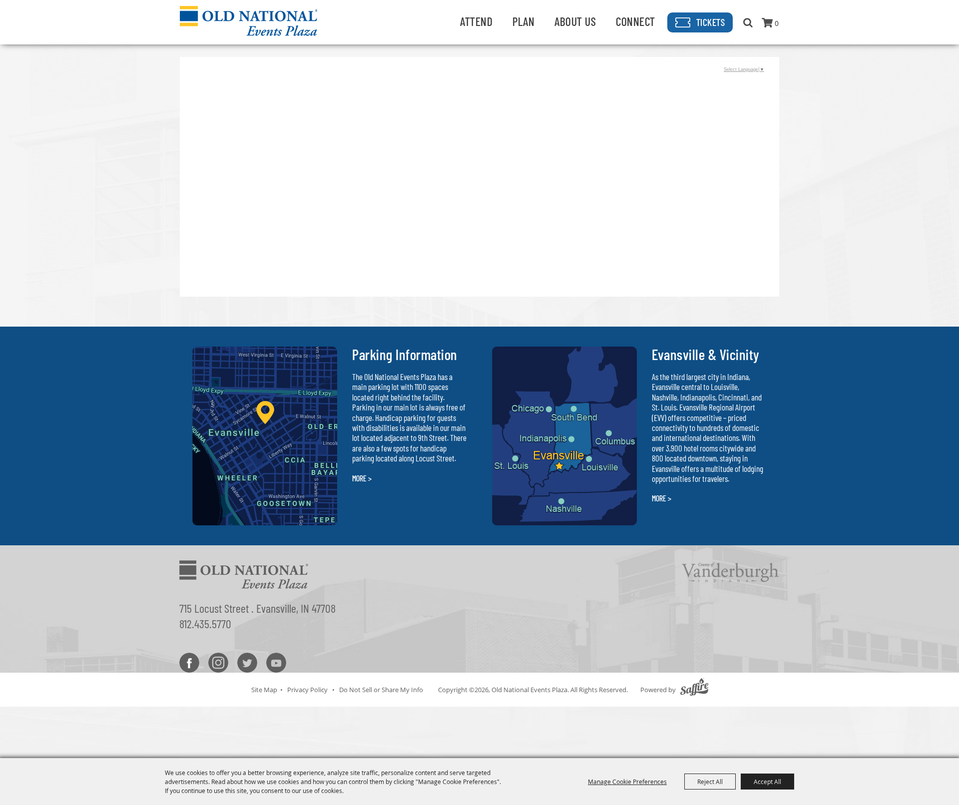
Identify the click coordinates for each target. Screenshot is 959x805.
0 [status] (777, 23)
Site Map (264, 689)
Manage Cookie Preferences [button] (627, 782)
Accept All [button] (767, 782)
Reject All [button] (710, 782)
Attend (476, 21)
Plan (523, 21)
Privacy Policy (307, 689)
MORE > (362, 478)
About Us (575, 21)
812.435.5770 (205, 623)
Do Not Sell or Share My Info (381, 689)
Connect (635, 21)
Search (748, 22)
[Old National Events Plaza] (248, 21)
